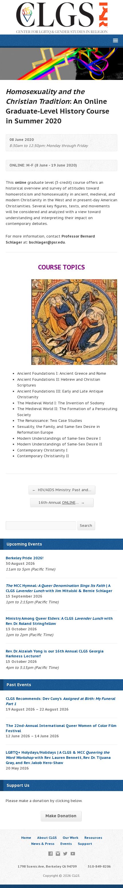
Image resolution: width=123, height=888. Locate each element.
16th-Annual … (62, 502)
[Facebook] (50, 853)
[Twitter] (65, 853)
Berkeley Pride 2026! (24, 558)
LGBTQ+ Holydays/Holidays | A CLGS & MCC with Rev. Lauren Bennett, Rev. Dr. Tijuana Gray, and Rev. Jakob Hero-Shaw (58, 757)
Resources (93, 837)
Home (26, 837)
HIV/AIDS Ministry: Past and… (61, 489)
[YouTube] (73, 853)
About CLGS (47, 837)
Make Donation (60, 815)
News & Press (42, 843)
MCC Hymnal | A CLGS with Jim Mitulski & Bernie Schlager (59, 588)
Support (85, 843)
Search (86, 525)
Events (66, 843)
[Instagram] (58, 853)
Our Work (70, 837)
